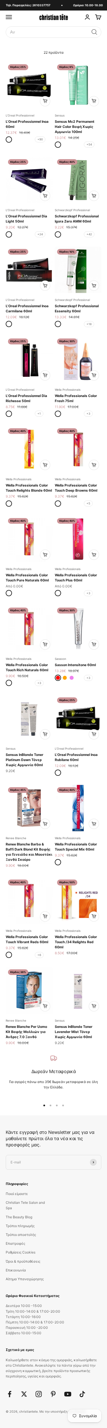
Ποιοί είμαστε (17, 1194)
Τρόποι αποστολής (21, 1234)
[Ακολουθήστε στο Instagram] (39, 1394)
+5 (88, 503)
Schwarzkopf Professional (72, 210)
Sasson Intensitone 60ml (75, 665)
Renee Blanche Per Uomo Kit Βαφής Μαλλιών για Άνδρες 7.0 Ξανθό (26, 1031)
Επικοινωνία (16, 1270)
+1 (39, 413)
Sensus (59, 115)
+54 (89, 144)
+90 (40, 139)
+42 (89, 234)
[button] (94, 32)
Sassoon (60, 658)
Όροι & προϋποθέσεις (23, 1261)
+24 (40, 234)
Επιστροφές (15, 1243)
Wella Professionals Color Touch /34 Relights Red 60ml (76, 942)
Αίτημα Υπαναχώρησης (25, 1279)
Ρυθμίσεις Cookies (20, 1252)
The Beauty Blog (19, 1217)
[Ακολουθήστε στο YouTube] (68, 1394)
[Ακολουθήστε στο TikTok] (82, 1394)
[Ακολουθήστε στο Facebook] (9, 1394)
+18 (89, 324)
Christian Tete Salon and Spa (25, 1205)
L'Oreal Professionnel (20, 115)
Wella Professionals (67, 389)
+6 (39, 955)
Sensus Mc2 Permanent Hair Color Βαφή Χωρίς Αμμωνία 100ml (74, 126)
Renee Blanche (16, 838)
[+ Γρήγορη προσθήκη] (45, 101)
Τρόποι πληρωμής (20, 1226)
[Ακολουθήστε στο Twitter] (24, 1394)
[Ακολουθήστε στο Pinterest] (53, 1394)
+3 (88, 413)
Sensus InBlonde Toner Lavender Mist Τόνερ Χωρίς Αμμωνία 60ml (73, 1031)
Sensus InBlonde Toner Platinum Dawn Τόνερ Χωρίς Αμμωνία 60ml (24, 760)
